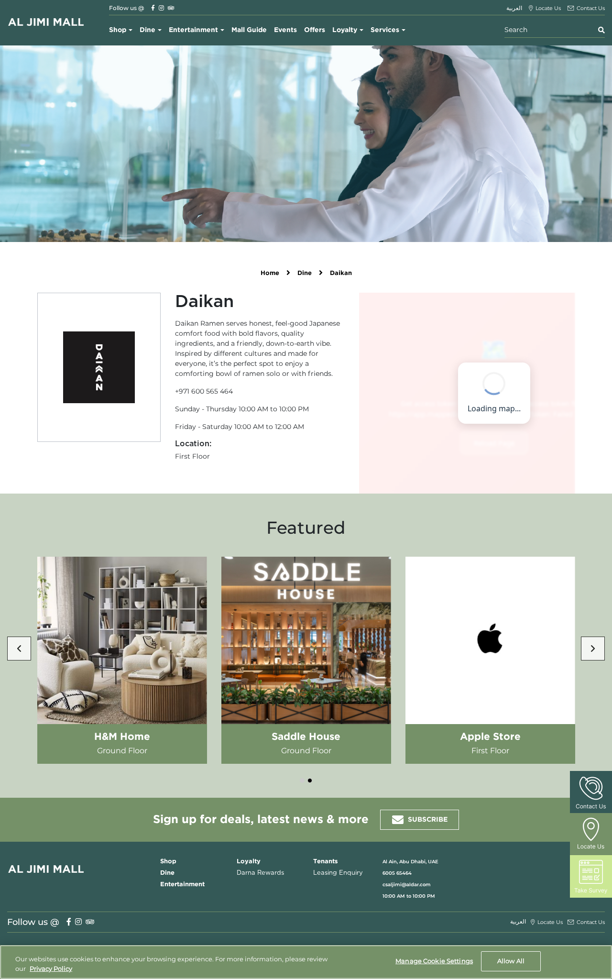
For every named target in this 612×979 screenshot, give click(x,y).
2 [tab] (309, 780)
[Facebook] (153, 7)
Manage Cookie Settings (434, 961)
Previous (19, 648)
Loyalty (344, 30)
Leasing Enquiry (338, 873)
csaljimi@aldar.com (406, 884)
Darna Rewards (260, 873)
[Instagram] (161, 7)
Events (285, 30)
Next (593, 648)
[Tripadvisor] (171, 7)
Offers (314, 30)
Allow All (511, 961)
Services (385, 30)
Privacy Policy (51, 968)
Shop (117, 30)
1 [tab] (302, 780)
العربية (514, 7)
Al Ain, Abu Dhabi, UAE (410, 861)
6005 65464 (397, 873)
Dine (147, 30)
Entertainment (193, 30)
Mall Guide (249, 30)
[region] (306, 962)
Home (270, 273)
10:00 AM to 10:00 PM (408, 896)
